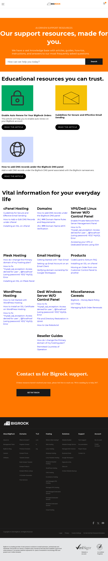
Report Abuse (82, 449)
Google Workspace (67, 458)
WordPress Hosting (12, 294)
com (37, 440)
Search (94, 62)
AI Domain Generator (26, 475)
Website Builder (66, 440)
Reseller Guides (50, 336)
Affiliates (6, 458)
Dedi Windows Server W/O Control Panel (49, 296)
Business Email (66, 453)
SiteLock (64, 466)
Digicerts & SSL (66, 462)
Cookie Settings (76, 533)
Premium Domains (25, 449)
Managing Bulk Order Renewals (86, 307)
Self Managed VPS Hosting (51, 482)
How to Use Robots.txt (48, 325)
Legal (60, 533)
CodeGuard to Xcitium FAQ (84, 260)
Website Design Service (69, 444)
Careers (5, 453)
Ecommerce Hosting (52, 477)
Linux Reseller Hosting (52, 458)
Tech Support (82, 440)
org (37, 449)
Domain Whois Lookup (26, 471)
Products (78, 255)
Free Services (24, 480)
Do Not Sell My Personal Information (94, 533)
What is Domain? (24, 440)
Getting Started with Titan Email (53, 260)
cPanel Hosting (15, 209)
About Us (6, 440)
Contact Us (81, 453)
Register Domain (24, 444)
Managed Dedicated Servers (52, 498)
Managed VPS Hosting (52, 487)
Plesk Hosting (14, 255)
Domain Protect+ (25, 466)
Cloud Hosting (50, 510)
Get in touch (33, 393)
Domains (44, 209)
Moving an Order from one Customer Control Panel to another (84, 270)
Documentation (82, 444)
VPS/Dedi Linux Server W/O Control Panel (84, 212)
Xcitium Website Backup (69, 471)
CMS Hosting (50, 472)
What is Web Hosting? (52, 440)
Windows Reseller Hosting (51, 463)
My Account (98, 440)
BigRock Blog (7, 449)
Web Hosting (49, 444)
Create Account (97, 445)
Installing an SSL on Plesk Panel (18, 281)
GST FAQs (75, 304)
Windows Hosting (51, 453)
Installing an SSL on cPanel (16, 226)
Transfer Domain (24, 458)
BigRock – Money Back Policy (85, 300)
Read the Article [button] (13, 127)
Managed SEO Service (69, 449)
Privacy (67, 533)
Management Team (9, 444)
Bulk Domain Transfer (26, 462)
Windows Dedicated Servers (52, 504)
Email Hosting (48, 255)
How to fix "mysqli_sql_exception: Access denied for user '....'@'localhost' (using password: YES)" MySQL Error (85, 232)
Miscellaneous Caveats (82, 294)
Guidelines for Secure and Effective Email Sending (78, 116)
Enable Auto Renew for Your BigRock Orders (26, 115)
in (36, 444)
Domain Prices (24, 453)
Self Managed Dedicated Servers (53, 492)
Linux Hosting (50, 449)
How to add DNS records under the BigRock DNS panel (32, 167)
